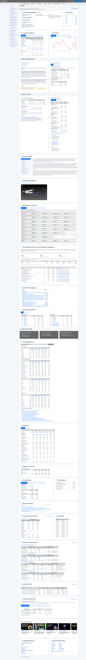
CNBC (52, 647)
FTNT (28, 118)
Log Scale (75, 37)
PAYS (63, 281)
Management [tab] (24, 165)
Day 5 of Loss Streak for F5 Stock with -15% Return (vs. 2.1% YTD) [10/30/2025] (33, 299)
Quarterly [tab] (27, 428)
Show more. (28, 27)
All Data (69, 1)
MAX (65, 37)
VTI (66, 19)
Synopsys (25, 322)
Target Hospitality (26, 325)
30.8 (32, 48)
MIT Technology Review (24, 647)
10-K (67, 523)
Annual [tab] (23, 428)
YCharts (52, 649)
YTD (57, 37)
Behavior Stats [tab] (24, 482)
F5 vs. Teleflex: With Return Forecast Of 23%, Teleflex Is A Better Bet (31, 414)
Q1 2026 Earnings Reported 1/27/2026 (27, 561)
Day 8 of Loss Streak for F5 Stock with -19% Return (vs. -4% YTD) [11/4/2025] (32, 295)
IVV (66, 18)
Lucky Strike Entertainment (56, 323)
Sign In (83, 1)
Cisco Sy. (45, 349)
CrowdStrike (25, 318)
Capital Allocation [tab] (25, 173)
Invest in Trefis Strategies (25, 3)
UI (54, 228)
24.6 (37, 48)
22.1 (42, 47)
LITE (63, 273)
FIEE (65, 217)
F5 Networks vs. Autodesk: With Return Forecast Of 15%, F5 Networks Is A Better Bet (33, 419)
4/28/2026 (22, 522)
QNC (59, 281)
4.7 (35, 46)
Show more (23, 85)
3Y (61, 37)
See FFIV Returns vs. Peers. (36, 118)
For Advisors (40, 3)
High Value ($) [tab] (47, 605)
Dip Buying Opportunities (26, 335)
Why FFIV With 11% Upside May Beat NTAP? (28, 416)
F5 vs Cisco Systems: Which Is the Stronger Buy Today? (29, 303)
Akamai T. (35, 349)
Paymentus (54, 319)
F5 (30, 349)
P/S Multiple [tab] (64, 35)
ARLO (55, 213)
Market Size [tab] (24, 170)
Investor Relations (75, 8)
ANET (33, 228)
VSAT (33, 213)
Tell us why (60, 651)
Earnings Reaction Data (26, 336)
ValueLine (60, 645)
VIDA (59, 280)
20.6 (37, 47)
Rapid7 (25, 320)
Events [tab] (69, 35)
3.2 (42, 46)
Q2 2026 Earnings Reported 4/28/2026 (29, 553)
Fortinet (39, 349)
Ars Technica (23, 649)
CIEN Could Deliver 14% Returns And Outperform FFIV (29, 417)
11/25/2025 (35, 432)
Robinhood (60, 646)
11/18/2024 (39, 432)
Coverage (63, 3)
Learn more (55, 150)
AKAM (26, 118)
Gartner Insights (23, 648)
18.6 (35, 47)
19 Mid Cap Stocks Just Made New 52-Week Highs (29, 301)
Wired (22, 645)
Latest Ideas (24, 334)
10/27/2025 (22, 524)
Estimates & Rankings (56, 3)
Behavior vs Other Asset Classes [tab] (39, 482)
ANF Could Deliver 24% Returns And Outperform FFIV (29, 412)
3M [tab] (52, 64)
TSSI (68, 279)
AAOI (60, 273)
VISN (33, 232)
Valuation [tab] (23, 35)
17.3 (40, 47)
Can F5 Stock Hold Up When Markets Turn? (28, 294)
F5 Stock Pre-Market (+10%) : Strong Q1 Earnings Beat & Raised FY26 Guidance (33, 292)
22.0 (29, 48)
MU (63, 274)
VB (66, 24)
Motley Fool (53, 646)
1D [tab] (22, 312)
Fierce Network (23, 652)
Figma (25, 324)
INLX (63, 280)
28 (45, 613)
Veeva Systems (26, 319)
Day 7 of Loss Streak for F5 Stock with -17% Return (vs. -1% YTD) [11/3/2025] (32, 297)
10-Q (67, 520)
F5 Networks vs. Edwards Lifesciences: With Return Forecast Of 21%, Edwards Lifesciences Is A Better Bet (36, 420)
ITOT (66, 20)
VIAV (44, 213)
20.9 (27, 48)
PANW (30, 118)
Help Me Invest (33, 3)
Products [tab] (23, 162)
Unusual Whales (61, 648)
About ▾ (73, 1)
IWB (66, 22)
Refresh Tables (50, 344)
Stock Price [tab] (53, 35)
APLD (64, 279)
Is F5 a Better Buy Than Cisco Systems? (27, 304)
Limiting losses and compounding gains (54, 143)
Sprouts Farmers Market (56, 324)
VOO (66, 16)
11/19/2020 (53, 432)
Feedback (25, 64)
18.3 (37, 49)
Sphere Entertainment (55, 325)
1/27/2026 (22, 523)
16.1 (27, 47)
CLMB (60, 271)
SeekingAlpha (53, 645)
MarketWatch (53, 648)
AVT (63, 271)
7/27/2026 (22, 521)
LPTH (67, 272)
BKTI (65, 213)
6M (55, 37)
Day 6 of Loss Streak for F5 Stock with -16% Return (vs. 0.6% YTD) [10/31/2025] (33, 298)
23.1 (32, 49)
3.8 (40, 46)
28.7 (42, 48)
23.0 (40, 48)
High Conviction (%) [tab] (25, 605)
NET (24, 118)
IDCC (33, 217)
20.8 (35, 48)
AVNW (55, 217)
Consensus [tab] (28, 35)
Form (66, 589)
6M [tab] (54, 64)
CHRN (60, 279)
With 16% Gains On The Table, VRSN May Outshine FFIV (29, 413)
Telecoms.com (23, 653)
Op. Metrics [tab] (39, 35)
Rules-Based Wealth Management (67, 335)
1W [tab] (24, 312)
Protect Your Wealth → (42, 88)
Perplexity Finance (61, 649)
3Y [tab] (59, 64)
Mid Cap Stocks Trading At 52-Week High (28, 302)
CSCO (31, 118)
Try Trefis (79, 1)
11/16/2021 (49, 432)
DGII (22, 263)
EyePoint (54, 322)
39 (45, 612)
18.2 (42, 49)
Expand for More (23, 518)
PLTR (67, 280)
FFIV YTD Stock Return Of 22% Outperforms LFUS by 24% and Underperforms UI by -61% (34, 507)
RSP (66, 23)
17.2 (29, 47)
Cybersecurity (30, 25)
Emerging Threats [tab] (25, 168)
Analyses (49, 3)
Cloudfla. (32, 349)
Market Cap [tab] (59, 35)
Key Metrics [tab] (34, 35)
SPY (66, 15)
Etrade (60, 647)
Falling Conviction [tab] (40, 605)
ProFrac (25, 321)
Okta (24, 316)
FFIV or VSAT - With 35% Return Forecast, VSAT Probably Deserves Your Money (33, 418)
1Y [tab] (57, 64)
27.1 (32, 47)
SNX (66, 271)
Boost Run (25, 323)
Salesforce (25, 317)
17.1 (35, 49)
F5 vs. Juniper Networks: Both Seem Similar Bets (28, 415)
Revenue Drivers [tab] (24, 172)
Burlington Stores (55, 321)
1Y (59, 37)
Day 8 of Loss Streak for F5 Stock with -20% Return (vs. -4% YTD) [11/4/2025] (32, 296)
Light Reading (23, 651)
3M (53, 37)
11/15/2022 (46, 432)
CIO (21, 646)
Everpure (54, 320)
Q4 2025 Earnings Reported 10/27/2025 (27, 570)
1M (51, 37)
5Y (63, 37)
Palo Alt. (42, 349)
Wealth (45, 3)
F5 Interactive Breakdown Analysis (26, 182)
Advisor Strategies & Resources (47, 335)
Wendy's (54, 316)
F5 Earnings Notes (24, 293)
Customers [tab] (23, 163)
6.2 (27, 46)
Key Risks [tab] (23, 167)
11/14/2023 (42, 432)
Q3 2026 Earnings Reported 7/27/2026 (29, 544)
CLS (59, 272)
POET (60, 274)
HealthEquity (54, 317)
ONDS (44, 240)
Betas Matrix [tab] (30, 482)
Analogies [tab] (23, 160)
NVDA (67, 274)
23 (45, 610)
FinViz (52, 650)
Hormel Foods (54, 318)
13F (51, 610)
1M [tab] (27, 312)
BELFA (63, 272)
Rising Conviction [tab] (33, 605)
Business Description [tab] (25, 158)
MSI (22, 213)
